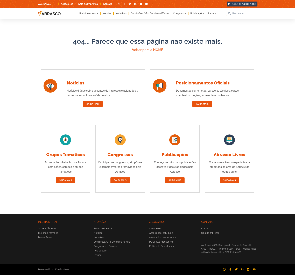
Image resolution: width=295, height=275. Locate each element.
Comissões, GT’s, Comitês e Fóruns (150, 13)
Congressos (179, 13)
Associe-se (67, 4)
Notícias (106, 13)
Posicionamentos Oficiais (203, 82)
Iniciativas (121, 13)
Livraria (212, 13)
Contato (107, 4)
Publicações (197, 13)
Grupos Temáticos (65, 154)
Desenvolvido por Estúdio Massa (53, 269)
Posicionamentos (88, 13)
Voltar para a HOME (147, 50)
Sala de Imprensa (88, 4)
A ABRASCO (45, 4)
